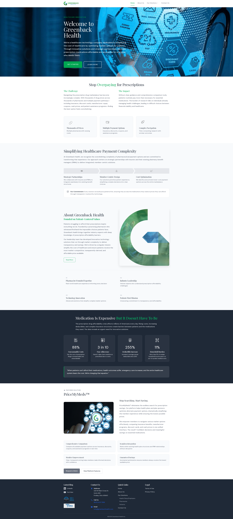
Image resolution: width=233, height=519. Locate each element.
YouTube (70, 492)
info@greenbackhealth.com (103, 509)
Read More (69, 260)
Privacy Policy (150, 492)
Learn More (92, 64)
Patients (122, 504)
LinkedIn (70, 488)
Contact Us (165, 3)
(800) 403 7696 (99, 502)
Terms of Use (149, 488)
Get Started (73, 64)
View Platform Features (92, 471)
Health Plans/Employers (127, 498)
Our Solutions (152, 3)
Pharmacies (123, 501)
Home (133, 3)
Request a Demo (72, 471)
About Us (141, 3)
